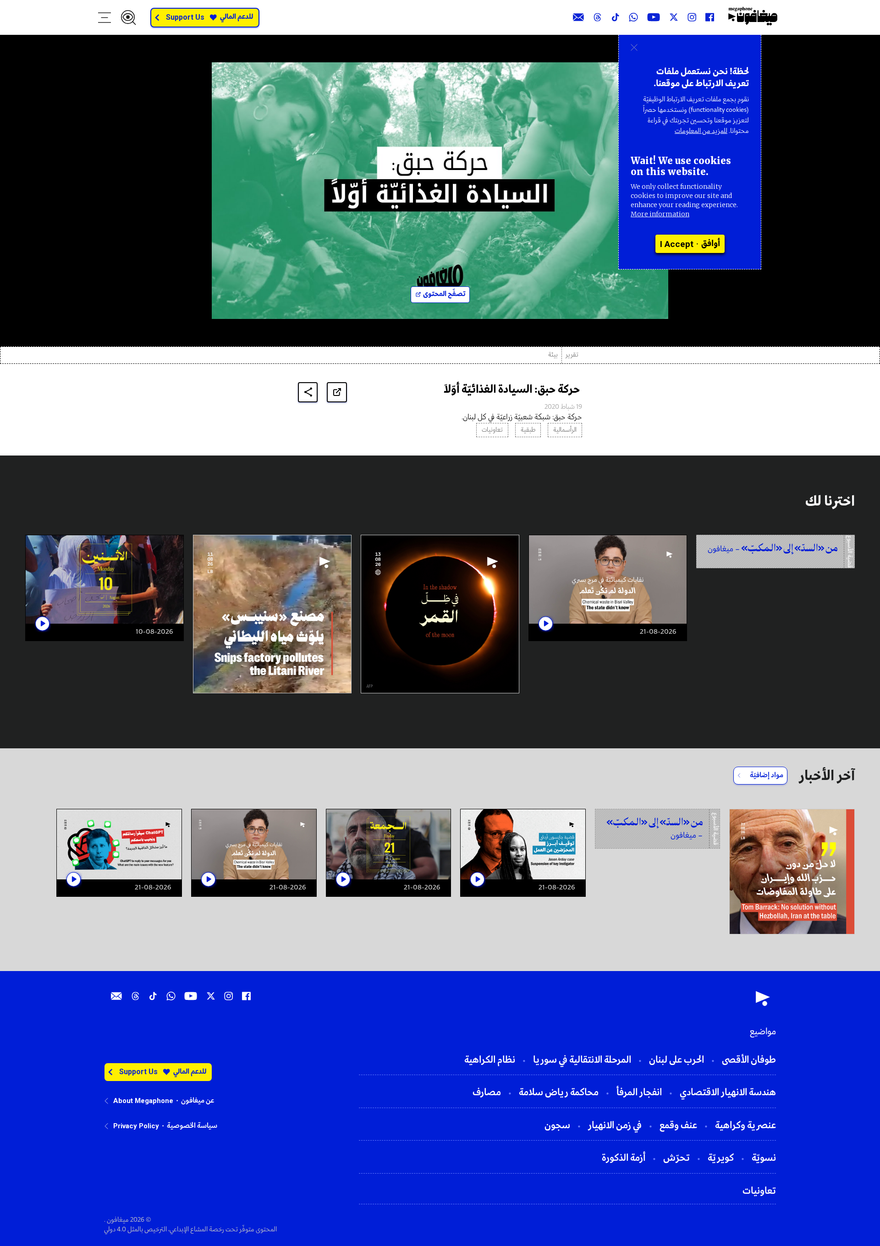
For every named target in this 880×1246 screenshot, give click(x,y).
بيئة (553, 355)
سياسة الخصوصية (192, 1125)
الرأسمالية (565, 430)
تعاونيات (492, 430)
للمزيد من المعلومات (701, 131)
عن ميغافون (197, 1100)
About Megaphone (143, 1101)
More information (660, 214)
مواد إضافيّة (766, 775)
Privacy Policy (136, 1126)
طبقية (528, 430)
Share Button (308, 392)
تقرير (572, 355)
